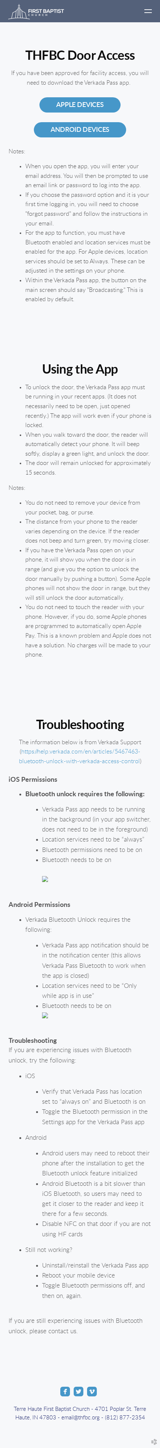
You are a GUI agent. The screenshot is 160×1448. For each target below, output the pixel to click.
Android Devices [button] (80, 130)
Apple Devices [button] (80, 105)
